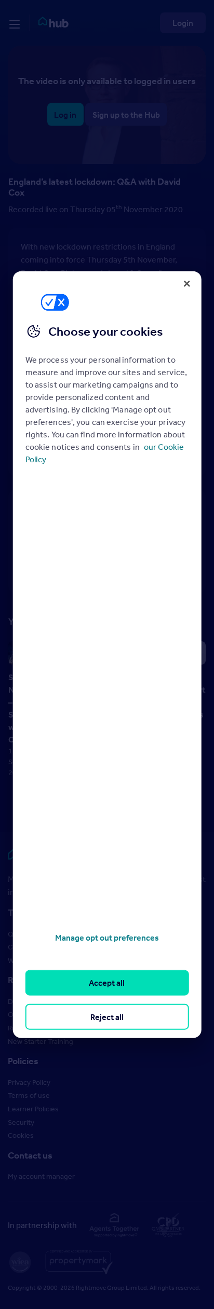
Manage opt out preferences (107, 937)
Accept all (107, 982)
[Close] (186, 283)
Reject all (107, 1016)
